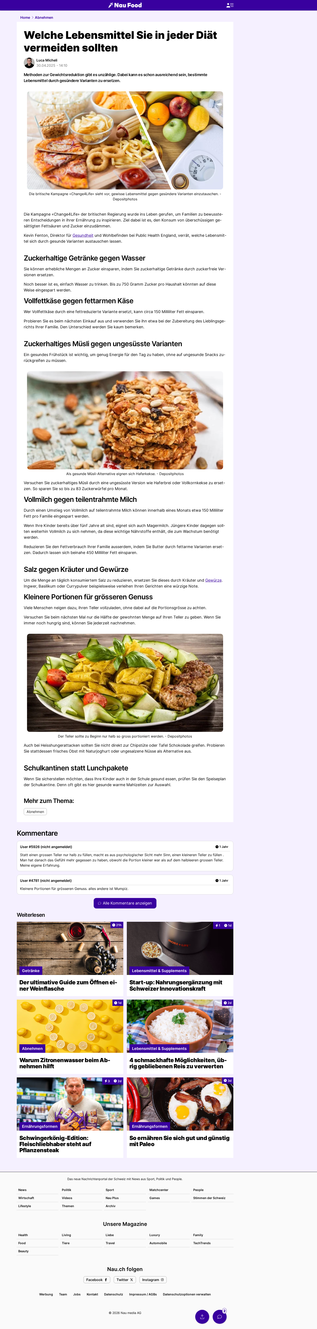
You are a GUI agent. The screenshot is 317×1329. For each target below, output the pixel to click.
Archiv (110, 1206)
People (198, 1190)
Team (63, 1294)
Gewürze (213, 580)
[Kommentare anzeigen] (220, 1317)
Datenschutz (113, 1294)
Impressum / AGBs (143, 1294)
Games (154, 1198)
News (22, 1190)
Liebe (110, 1235)
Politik (66, 1190)
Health (23, 1235)
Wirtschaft (26, 1198)
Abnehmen (44, 17)
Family (198, 1235)
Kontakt (92, 1294)
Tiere (66, 1243)
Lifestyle (24, 1206)
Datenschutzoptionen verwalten (187, 1294)
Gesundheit (83, 235)
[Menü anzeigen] (230, 5)
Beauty (23, 1251)
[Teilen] (202, 1317)
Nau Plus (112, 1198)
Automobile (158, 1243)
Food (22, 1243)
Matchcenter (158, 1190)
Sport (110, 1190)
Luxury (154, 1235)
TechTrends (202, 1243)
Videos (67, 1198)
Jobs (77, 1294)
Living (66, 1235)
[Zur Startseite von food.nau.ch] (125, 5)
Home (25, 17)
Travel (110, 1243)
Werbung (46, 1294)
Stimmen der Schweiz (209, 1198)
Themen (68, 1206)
